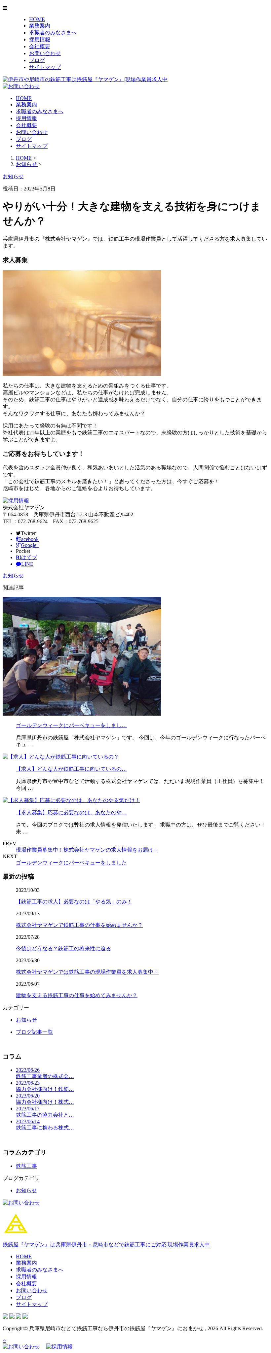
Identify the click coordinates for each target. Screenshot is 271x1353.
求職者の (53, 32)
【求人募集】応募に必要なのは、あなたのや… (71, 812)
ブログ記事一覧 (34, 1032)
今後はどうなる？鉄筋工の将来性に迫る (63, 948)
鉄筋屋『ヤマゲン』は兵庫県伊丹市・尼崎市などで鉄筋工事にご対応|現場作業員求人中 (106, 1244)
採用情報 (39, 39)
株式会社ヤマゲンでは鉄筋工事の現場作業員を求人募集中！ (87, 972)
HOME (37, 19)
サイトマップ (45, 67)
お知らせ (13, 575)
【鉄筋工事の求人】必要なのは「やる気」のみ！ (74, 901)
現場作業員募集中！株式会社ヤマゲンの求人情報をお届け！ (87, 850)
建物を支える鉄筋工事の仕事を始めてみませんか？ (76, 995)
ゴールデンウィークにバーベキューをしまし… (71, 725)
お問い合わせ (45, 53)
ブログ (37, 60)
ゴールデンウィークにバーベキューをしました (71, 862)
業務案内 (39, 25)
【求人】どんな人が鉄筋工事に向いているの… (71, 769)
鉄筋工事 (26, 1166)
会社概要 (39, 46)
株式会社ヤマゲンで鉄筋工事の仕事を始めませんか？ (79, 925)
